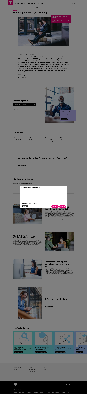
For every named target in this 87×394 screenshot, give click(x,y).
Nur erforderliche (55, 206)
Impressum (30, 203)
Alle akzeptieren (62, 206)
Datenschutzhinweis (24, 203)
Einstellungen (25, 206)
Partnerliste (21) (35, 203)
